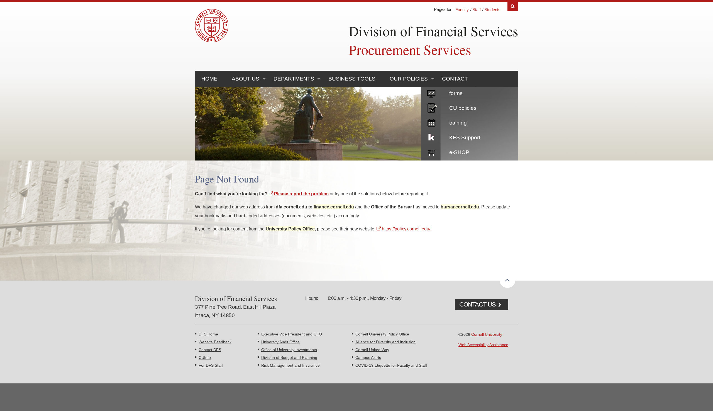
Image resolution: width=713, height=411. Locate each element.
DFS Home (208, 334)
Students (492, 9)
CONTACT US (477, 304)
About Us (245, 79)
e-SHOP (459, 152)
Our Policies (409, 79)
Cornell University (486, 334)
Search (512, 6)
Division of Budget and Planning (289, 357)
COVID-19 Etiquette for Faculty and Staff (391, 365)
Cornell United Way (372, 349)
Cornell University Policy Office (382, 334)
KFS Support (464, 137)
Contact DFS (210, 349)
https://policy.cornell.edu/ (406, 228)
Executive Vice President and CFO (291, 334)
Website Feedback (215, 342)
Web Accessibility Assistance (483, 344)
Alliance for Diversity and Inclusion (385, 342)
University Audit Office (280, 342)
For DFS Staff (211, 365)
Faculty (462, 9)
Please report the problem (301, 193)
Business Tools (351, 79)
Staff (476, 9)
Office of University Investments (289, 349)
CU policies (463, 108)
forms (456, 93)
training (458, 123)
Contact (455, 79)
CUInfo (205, 357)
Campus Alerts (368, 357)
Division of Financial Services (433, 30)
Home (209, 79)
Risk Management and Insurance (290, 365)
